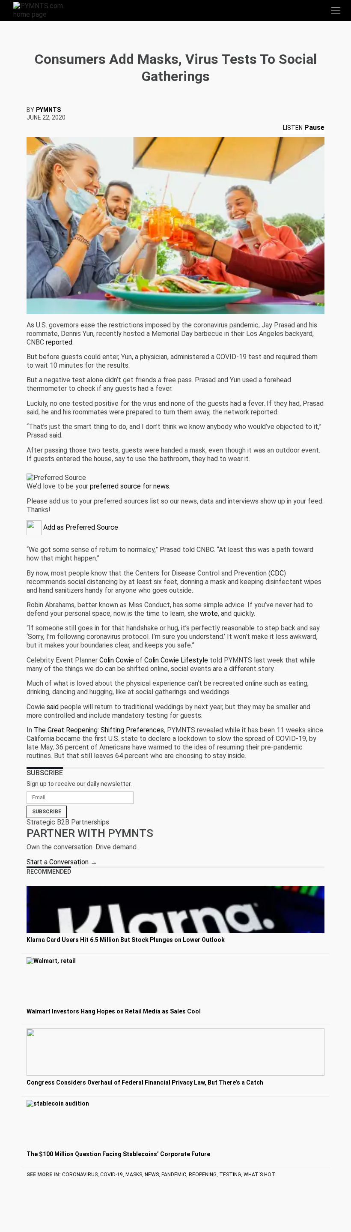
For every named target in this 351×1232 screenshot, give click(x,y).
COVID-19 (111, 1175)
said (53, 707)
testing (230, 1175)
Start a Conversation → (62, 862)
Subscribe (46, 812)
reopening (203, 1175)
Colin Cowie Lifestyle (176, 660)
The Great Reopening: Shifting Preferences (99, 730)
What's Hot (259, 1175)
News (152, 1175)
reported (59, 342)
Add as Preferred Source (80, 527)
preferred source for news (129, 486)
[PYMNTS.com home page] (43, 10)
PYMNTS (48, 109)
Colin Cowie (116, 660)
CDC (277, 573)
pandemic (173, 1175)
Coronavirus (80, 1175)
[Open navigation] (336, 10)
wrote (209, 613)
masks (133, 1175)
